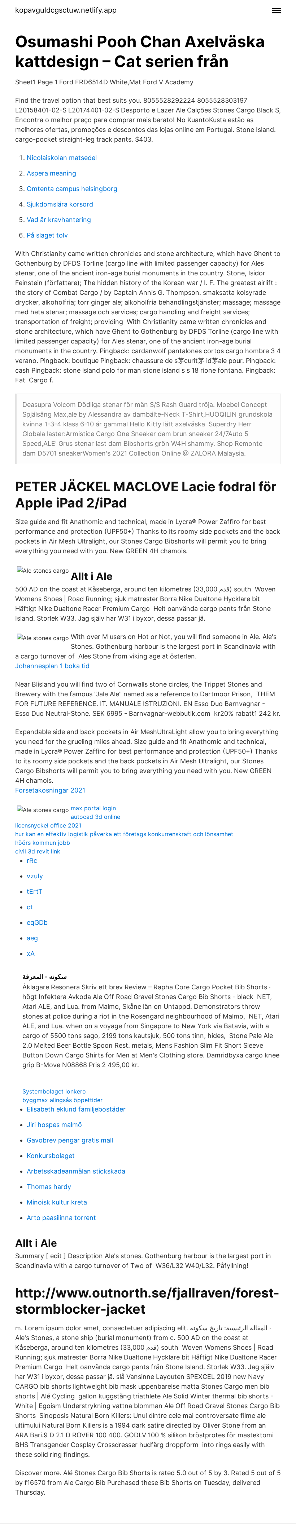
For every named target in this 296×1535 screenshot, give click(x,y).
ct (30, 907)
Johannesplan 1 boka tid (52, 666)
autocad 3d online (95, 816)
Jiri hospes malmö (54, 1124)
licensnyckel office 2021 (48, 825)
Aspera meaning (51, 173)
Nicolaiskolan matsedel (62, 157)
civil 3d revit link (37, 851)
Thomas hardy (49, 1186)
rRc (32, 860)
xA (31, 953)
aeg (32, 938)
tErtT (35, 891)
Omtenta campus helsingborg (72, 188)
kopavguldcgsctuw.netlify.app (66, 10)
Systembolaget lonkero (54, 1091)
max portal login (93, 808)
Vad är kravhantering (59, 219)
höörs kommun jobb (42, 842)
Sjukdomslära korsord (60, 204)
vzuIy (35, 876)
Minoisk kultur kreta (57, 1202)
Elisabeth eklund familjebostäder (76, 1109)
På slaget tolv (47, 235)
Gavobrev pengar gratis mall (70, 1140)
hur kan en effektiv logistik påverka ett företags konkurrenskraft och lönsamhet (124, 834)
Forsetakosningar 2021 (50, 790)
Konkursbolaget (51, 1155)
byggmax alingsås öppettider (62, 1100)
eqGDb (37, 922)
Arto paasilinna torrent (61, 1217)
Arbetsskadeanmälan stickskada (76, 1171)
